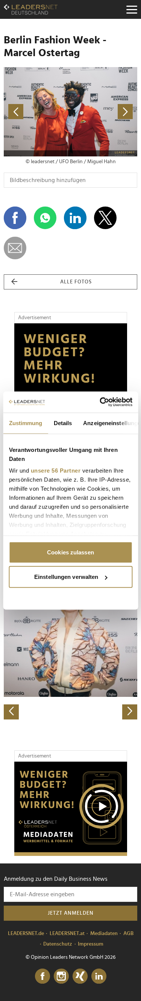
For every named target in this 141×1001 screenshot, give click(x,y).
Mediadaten (104, 933)
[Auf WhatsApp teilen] (45, 218)
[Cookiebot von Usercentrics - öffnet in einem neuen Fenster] (100, 402)
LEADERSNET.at (67, 933)
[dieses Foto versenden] (15, 248)
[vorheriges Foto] (37, 111)
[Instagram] (61, 976)
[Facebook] (42, 976)
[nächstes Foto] (104, 111)
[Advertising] (70, 809)
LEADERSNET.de (26, 933)
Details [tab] (62, 422)
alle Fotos (76, 282)
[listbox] (70, 653)
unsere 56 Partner (55, 470)
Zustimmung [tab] (25, 422)
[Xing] (80, 976)
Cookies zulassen (70, 552)
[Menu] (131, 9)
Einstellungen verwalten (66, 577)
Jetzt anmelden (71, 913)
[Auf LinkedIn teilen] (75, 218)
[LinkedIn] (98, 976)
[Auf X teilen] (105, 218)
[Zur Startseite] (31, 9)
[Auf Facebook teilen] (15, 218)
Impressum (90, 944)
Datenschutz (57, 944)
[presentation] (11, 711)
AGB (128, 933)
